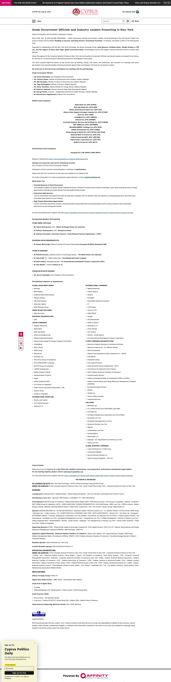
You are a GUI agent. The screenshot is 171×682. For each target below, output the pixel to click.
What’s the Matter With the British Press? (19, 3)
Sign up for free (19, 673)
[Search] (123, 21)
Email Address (10, 665)
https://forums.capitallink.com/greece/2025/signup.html (68, 159)
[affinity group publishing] (21, 343)
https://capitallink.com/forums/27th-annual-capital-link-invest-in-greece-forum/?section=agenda (98, 476)
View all (166, 3)
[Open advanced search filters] (128, 21)
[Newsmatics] (21, 348)
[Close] (35, 643)
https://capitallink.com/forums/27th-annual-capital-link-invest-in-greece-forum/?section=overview (98, 213)
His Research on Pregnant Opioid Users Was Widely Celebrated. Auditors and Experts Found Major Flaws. (85, 3)
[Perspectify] (21, 339)
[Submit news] (21, 334)
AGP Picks (6, 3)
